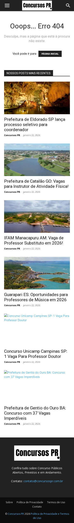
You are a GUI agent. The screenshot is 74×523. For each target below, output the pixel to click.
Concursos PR (12, 135)
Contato (37, 506)
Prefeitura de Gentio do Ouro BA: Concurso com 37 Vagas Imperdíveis (35, 413)
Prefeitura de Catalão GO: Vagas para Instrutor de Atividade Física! (36, 184)
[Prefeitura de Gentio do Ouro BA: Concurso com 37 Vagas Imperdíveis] (37, 386)
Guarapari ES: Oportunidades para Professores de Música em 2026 (36, 297)
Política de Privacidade (30, 502)
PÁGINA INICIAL (50, 53)
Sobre (9, 502)
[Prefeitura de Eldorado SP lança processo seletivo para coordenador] (37, 98)
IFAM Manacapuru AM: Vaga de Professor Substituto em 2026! (34, 240)
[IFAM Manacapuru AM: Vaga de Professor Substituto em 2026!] (37, 216)
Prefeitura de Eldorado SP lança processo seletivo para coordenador (34, 124)
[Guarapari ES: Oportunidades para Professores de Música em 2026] (37, 273)
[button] (7, 5)
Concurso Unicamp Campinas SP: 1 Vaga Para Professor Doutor (35, 354)
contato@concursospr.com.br (43, 481)
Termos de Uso (56, 502)
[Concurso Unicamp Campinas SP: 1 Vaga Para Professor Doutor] (37, 330)
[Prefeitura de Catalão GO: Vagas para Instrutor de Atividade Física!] (37, 159)
